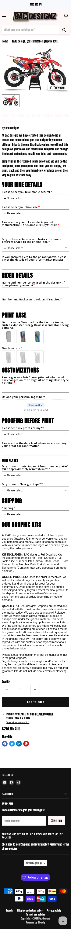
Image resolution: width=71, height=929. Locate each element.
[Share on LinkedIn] (19, 744)
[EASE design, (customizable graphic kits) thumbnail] (11, 101)
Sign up (56, 820)
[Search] (64, 29)
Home (5, 41)
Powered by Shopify (35, 922)
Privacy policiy (54, 910)
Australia (34, 863)
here (10, 844)
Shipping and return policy (30, 910)
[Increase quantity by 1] (35, 689)
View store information (17, 722)
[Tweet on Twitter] (12, 744)
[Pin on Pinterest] (26, 744)
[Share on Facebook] (5, 744)
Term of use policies (35, 914)
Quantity (6, 681)
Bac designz (12, 128)
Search (9, 910)
